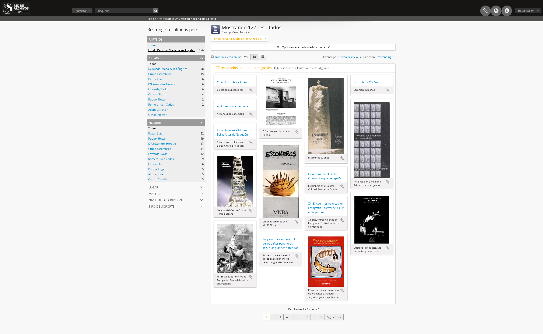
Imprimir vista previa (228, 57)
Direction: (369, 57)
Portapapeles (485, 11)
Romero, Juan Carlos (161, 104)
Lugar (153, 187)
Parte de (155, 39)
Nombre (155, 122)
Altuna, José (155, 174)
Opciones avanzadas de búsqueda (303, 47)
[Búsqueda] (155, 10)
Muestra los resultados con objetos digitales (303, 68)
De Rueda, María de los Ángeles (167, 69)
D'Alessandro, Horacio (162, 84)
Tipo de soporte (162, 206)
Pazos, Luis (155, 79)
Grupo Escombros (159, 74)
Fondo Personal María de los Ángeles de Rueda (177, 50)
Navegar (81, 11)
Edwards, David (158, 89)
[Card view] (254, 57)
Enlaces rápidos (506, 11)
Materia (155, 193)
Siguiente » (334, 317)
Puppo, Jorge (156, 169)
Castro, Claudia (157, 179)
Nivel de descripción (165, 199)
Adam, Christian (158, 110)
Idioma (496, 11)
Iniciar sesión (526, 11)
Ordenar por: (330, 57)
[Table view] (262, 57)
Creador (155, 58)
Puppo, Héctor (157, 99)
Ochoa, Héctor (157, 94)
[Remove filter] (265, 39)
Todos (152, 45)
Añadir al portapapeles (251, 90)
